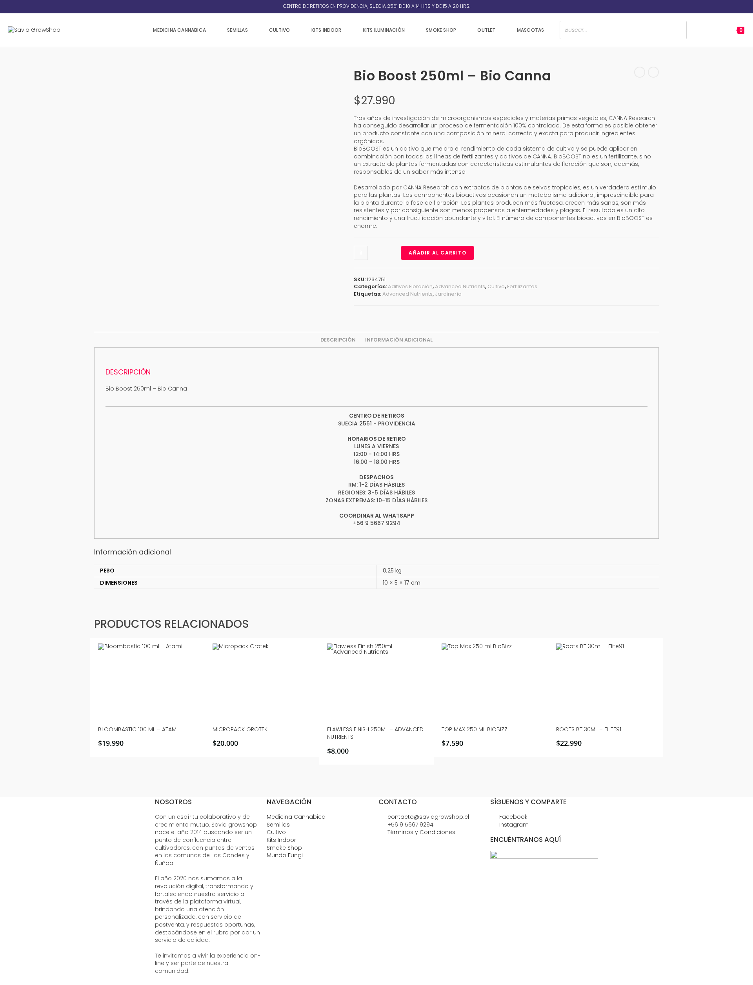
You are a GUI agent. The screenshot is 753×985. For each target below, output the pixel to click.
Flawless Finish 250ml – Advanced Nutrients (375, 733)
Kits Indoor (281, 840)
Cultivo (496, 286)
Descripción (338, 339)
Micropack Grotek (240, 729)
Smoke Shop (284, 848)
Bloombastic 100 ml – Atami (138, 729)
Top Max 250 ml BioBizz (474, 729)
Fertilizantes (522, 286)
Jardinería (448, 294)
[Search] (678, 30)
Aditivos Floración (410, 286)
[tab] (338, 340)
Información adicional (399, 339)
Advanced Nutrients (460, 286)
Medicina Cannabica (296, 817)
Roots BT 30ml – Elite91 (588, 729)
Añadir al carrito (437, 252)
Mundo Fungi (285, 855)
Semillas (278, 825)
